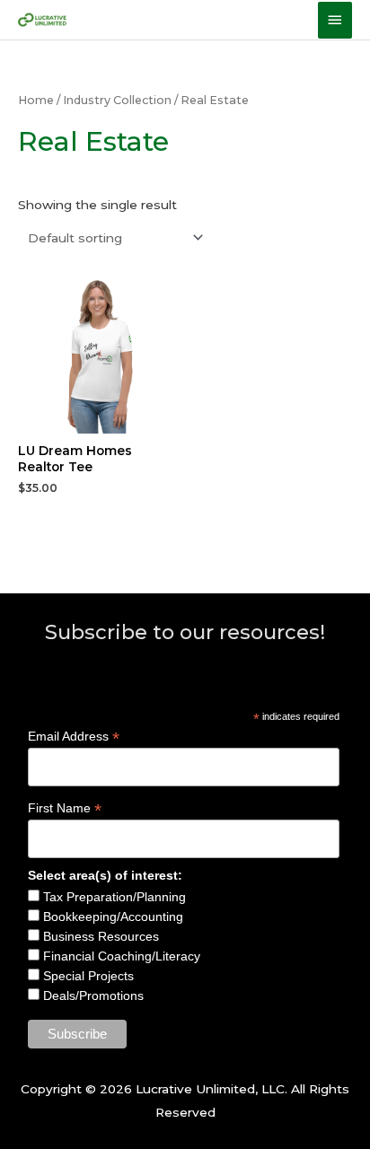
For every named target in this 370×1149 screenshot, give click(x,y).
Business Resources (99, 936)
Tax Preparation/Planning (113, 897)
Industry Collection (117, 100)
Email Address (73, 736)
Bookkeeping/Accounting (111, 916)
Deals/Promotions (92, 995)
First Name (64, 808)
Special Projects (87, 976)
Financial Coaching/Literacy (120, 956)
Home (36, 100)
